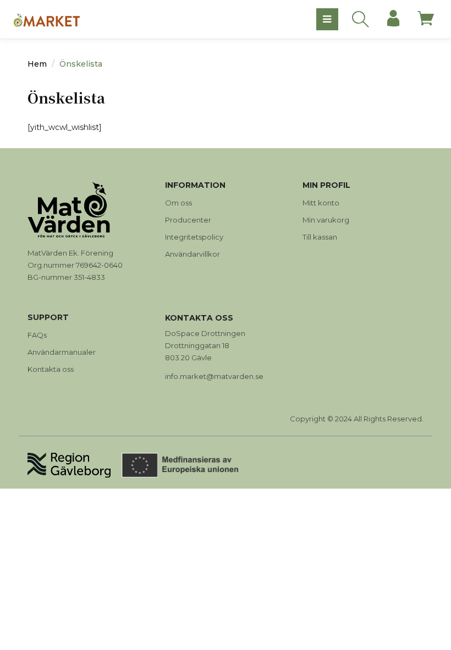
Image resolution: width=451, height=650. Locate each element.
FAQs (37, 335)
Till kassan (319, 236)
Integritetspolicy (194, 236)
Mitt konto (320, 202)
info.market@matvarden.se (214, 376)
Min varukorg (325, 219)
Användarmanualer (62, 352)
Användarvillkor (192, 254)
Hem (37, 64)
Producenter (188, 219)
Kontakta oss (51, 369)
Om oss (178, 202)
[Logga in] (393, 19)
